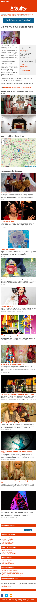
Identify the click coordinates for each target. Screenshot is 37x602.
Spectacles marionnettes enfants (8, 15)
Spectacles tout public (7, 543)
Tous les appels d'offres (8, 552)
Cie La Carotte (6, 199)
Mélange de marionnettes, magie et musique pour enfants (17, 335)
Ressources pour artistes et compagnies (12, 574)
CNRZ (4, 256)
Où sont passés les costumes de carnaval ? (13, 364)
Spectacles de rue (6, 540)
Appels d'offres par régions (9, 553)
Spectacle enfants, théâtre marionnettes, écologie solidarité (17, 394)
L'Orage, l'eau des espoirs (8, 249)
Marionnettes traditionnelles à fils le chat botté (13, 422)
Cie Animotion (5, 227)
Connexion (33, 4)
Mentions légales (30, 599)
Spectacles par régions (8, 563)
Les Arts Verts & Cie (7, 401)
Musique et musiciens (7, 539)
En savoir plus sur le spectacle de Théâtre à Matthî (17, 87)
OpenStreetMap (32, 166)
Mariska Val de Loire (7, 429)
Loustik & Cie (5, 342)
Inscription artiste (24, 4)
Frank (4, 284)
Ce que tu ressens (6, 192)
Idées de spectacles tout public (10, 570)
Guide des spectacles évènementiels (15, 14)
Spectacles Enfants (28, 14)
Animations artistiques (7, 538)
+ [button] (3, 140)
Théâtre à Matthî (24, 50)
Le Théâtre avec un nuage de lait (10, 517)
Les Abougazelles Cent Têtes (9, 313)
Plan (22, 600)
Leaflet (26, 166)
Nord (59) (22, 64)
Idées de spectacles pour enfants (10, 572)
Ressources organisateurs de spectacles (12, 573)
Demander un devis (7, 550)
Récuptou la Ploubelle (7, 278)
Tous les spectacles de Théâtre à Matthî (28, 69)
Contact (28, 600)
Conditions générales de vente (13, 600)
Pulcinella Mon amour (7, 306)
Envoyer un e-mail (27, 61)
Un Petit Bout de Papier (7, 221)
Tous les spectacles (7, 560)
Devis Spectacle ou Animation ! (18, 20)
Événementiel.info (5, 586)
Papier (2, 510)
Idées (25, 600)
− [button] (3, 143)
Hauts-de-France (24, 66)
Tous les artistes (6, 562)
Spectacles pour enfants (8, 542)
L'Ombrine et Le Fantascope (9, 459)
